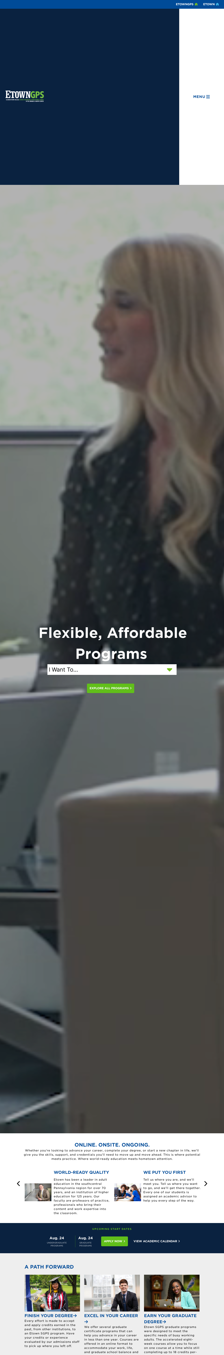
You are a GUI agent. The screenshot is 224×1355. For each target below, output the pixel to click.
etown (209, 4)
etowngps (185, 4)
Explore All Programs (110, 688)
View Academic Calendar (156, 1241)
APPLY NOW (113, 1241)
